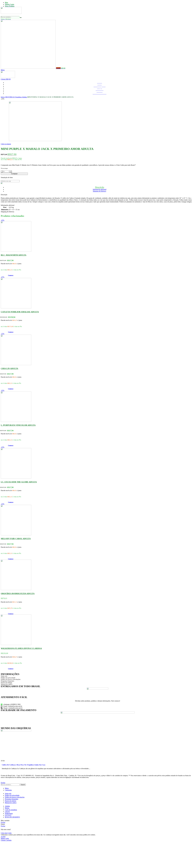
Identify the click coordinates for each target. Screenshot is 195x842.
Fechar (3, 783)
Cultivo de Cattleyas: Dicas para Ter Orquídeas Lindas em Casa (23, 765)
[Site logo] (11, 15)
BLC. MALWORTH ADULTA (13, 255)
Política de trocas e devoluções (10, 679)
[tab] (99, 187)
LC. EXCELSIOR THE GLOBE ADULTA (19, 482)
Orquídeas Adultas (21, 97)
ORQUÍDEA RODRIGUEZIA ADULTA (18, 593)
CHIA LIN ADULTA (9, 368)
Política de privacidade (8, 678)
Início (3, 97)
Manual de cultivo (6, 684)
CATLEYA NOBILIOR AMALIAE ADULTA (20, 312)
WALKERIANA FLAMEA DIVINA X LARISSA (21, 648)
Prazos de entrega (6, 682)
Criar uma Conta (6, 833)
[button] (11, 275)
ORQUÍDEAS (10, 97)
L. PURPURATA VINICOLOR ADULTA (18, 425)
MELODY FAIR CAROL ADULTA (16, 539)
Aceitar (3, 836)
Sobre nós (4, 676)
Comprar (14, 174)
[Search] (20, 17)
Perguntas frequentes (7, 681)
